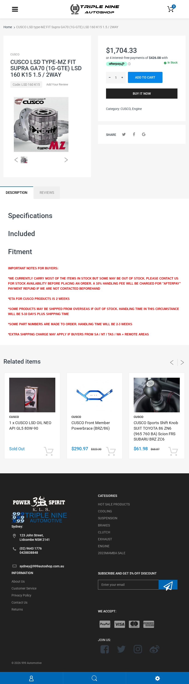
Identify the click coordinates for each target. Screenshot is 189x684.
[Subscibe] (168, 585)
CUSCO (14, 54)
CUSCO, (126, 109)
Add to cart (145, 77)
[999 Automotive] (94, 9)
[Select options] (48, 451)
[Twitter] (124, 134)
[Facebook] (134, 134)
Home (7, 27)
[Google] (144, 134)
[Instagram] (138, 649)
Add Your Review (57, 84)
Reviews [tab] (47, 193)
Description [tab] (16, 193)
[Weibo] (154, 649)
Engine (137, 109)
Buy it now (142, 93)
